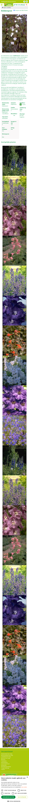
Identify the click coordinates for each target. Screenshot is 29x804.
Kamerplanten (4, 762)
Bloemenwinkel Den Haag (7, 755)
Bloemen (3, 759)
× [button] (27, 777)
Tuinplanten (4, 761)
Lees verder (24, 787)
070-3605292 (21, 4)
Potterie (3, 769)
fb (24, 2)
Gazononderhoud (5, 764)
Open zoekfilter (7, 7)
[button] (14, 801)
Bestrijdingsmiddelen (6, 766)
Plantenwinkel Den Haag (6, 754)
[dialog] (14, 790)
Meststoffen (4, 765)
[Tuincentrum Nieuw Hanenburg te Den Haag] (8, 4)
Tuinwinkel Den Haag (6, 756)
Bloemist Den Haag (5, 758)
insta (27, 2)
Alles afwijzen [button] (22, 797)
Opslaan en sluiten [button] (8, 797)
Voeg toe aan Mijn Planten (21, 10)
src (26, 5)
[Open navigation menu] (1, 4)
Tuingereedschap (5, 768)
